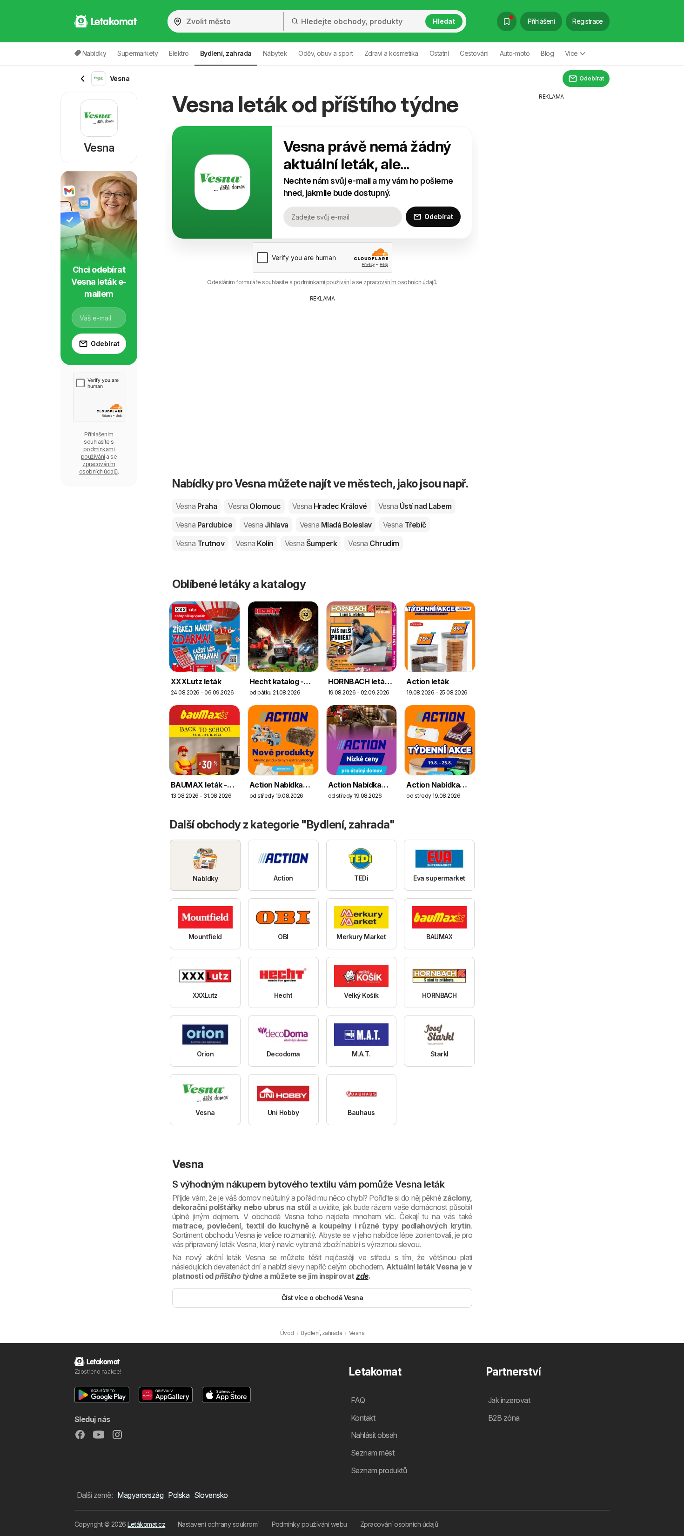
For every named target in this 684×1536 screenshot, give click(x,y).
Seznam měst (372, 1452)
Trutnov (200, 543)
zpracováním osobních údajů (399, 282)
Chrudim (373, 543)
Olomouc (254, 506)
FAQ (358, 1400)
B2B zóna (504, 1417)
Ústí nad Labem (415, 506)
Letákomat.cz (146, 1524)
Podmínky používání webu (309, 1524)
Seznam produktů (379, 1470)
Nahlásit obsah (374, 1435)
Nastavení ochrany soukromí (218, 1524)
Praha (196, 506)
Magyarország (140, 1495)
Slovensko (211, 1495)
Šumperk (311, 543)
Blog (547, 53)
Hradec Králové (329, 506)
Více (571, 53)
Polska (178, 1495)
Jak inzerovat (509, 1400)
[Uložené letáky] (506, 21)
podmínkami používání (322, 282)
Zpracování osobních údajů (399, 1524)
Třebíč (404, 524)
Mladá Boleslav (336, 524)
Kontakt (363, 1417)
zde (362, 1276)
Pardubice (204, 524)
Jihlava (265, 524)
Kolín (254, 543)
